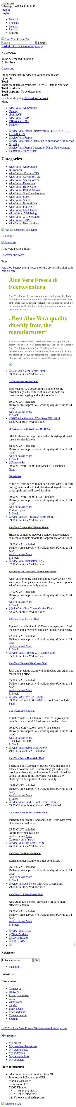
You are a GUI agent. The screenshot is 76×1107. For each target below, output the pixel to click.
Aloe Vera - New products (24, 223)
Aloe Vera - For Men (21, 206)
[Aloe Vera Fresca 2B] (15, 39)
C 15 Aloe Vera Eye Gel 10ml (24, 619)
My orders (15, 1043)
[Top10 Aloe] (17, 940)
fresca (33, 267)
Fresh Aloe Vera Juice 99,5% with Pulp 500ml (32, 571)
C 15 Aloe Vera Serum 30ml (23, 381)
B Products (15, 170)
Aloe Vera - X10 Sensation (24, 216)
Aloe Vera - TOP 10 (20, 117)
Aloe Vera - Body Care (22, 186)
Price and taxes (17, 1012)
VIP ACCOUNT (19, 121)
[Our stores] (8, 242)
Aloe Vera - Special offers (24, 180)
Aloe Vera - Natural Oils (23, 203)
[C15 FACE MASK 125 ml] (26, 696)
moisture (42, 267)
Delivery (14, 124)
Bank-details (16, 1008)
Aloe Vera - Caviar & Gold (24, 176)
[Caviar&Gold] (18, 937)
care (13, 270)
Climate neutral (18, 1015)
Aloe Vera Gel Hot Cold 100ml (25, 853)
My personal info (19, 1056)
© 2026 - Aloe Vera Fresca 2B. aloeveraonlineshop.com (34, 1028)
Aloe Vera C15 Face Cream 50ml (26, 894)
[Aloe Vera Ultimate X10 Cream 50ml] (32, 652)
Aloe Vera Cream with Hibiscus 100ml (29, 527)
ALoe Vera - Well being (23, 213)
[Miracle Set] (17, 462)
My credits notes (18, 1049)
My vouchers (16, 1059)
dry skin (62, 267)
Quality (13, 111)
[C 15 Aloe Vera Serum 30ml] (27, 370)
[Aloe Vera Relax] (20, 930)
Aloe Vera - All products (23, 107)
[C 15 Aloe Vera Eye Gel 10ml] (31, 608)
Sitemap (13, 1018)
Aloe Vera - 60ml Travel (23, 210)
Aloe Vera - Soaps (19, 200)
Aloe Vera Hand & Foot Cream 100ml (28, 812)
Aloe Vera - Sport (19, 196)
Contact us (7, 3)
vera (4, 267)
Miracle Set (15, 476)
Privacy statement (19, 995)
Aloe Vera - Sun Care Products (27, 193)
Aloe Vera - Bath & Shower (25, 190)
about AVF (15, 114)
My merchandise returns (23, 1046)
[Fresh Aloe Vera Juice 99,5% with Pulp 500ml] (26, 560)
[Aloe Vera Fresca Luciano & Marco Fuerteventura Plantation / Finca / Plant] (42, 150)
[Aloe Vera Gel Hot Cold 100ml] (26, 842)
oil (9, 270)
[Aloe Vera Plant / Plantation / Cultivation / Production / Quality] (42, 144)
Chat (19, 1103)
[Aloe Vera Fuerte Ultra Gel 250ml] (28, 747)
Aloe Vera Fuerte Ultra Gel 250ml (26, 758)
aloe (10, 267)
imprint (13, 1005)
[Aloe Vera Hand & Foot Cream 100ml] (32, 802)
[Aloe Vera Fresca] (20, 137)
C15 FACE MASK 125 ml (22, 710)
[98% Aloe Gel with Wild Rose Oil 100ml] (34, 418)
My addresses (17, 1053)
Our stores (7, 236)
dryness (52, 267)
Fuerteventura (21, 267)
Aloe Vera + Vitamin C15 (24, 173)
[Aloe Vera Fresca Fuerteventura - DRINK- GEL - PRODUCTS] (42, 134)
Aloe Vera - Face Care (22, 183)
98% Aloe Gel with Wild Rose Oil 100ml (30, 428)
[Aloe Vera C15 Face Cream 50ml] (36, 883)
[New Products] (18, 934)
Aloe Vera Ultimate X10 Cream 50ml (28, 663)
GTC (12, 998)
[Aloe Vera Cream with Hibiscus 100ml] (31, 516)
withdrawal (15, 1002)
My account (8, 1035)
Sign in (5, 9)
